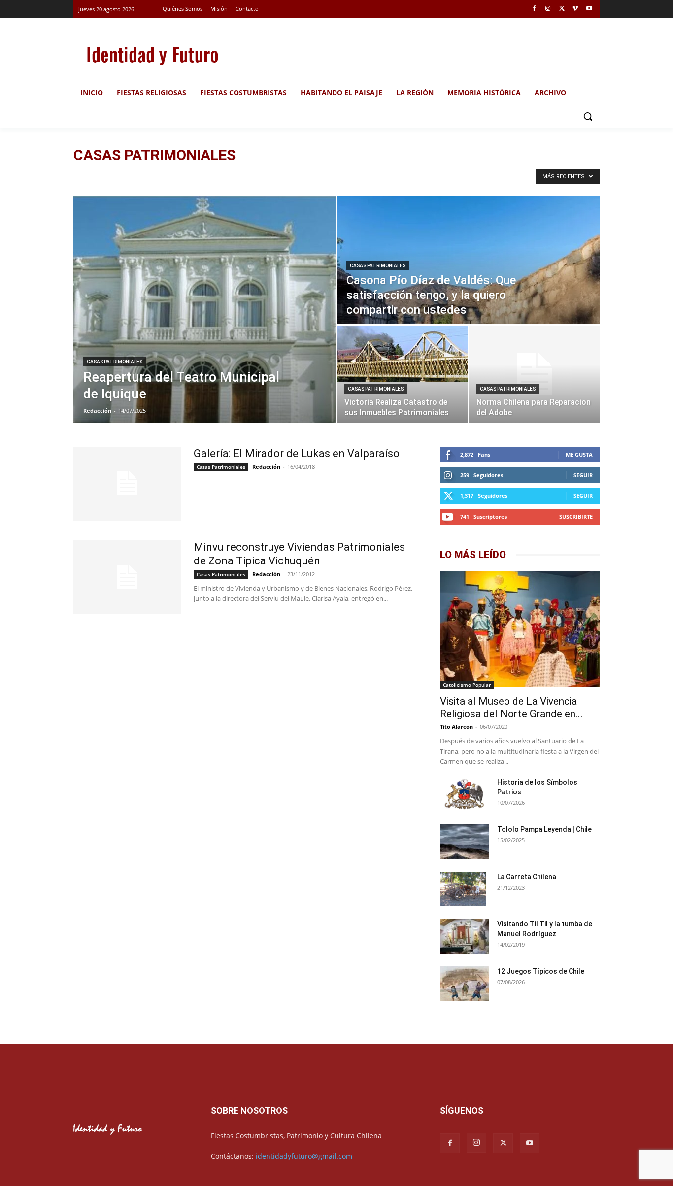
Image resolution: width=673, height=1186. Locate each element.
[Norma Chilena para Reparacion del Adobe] (534, 374)
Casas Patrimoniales (230, 175)
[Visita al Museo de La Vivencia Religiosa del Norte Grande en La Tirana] (520, 630)
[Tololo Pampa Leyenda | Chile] (464, 841)
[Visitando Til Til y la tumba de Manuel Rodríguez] (464, 937)
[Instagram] (548, 9)
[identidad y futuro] (152, 54)
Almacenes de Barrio (103, 175)
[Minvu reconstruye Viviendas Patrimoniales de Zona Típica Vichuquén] (127, 577)
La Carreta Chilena (526, 877)
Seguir (583, 475)
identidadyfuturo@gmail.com (304, 1156)
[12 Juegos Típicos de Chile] (464, 984)
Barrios (186, 175)
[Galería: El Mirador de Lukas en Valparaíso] (127, 484)
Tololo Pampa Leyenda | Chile (544, 829)
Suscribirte (576, 516)
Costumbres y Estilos (320, 175)
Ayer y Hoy (153, 175)
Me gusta (579, 454)
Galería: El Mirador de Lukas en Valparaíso (297, 453)
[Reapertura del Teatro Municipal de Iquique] (204, 309)
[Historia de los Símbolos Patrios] (464, 795)
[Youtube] (589, 9)
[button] (588, 116)
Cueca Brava (372, 175)
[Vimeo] (575, 9)
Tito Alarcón (456, 726)
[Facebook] (534, 9)
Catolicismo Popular (467, 684)
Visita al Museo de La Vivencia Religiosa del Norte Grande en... (511, 707)
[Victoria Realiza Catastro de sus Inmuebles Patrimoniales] (402, 354)
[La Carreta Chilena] (463, 889)
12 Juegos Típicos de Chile (540, 971)
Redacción (97, 410)
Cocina (275, 175)
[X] (562, 9)
